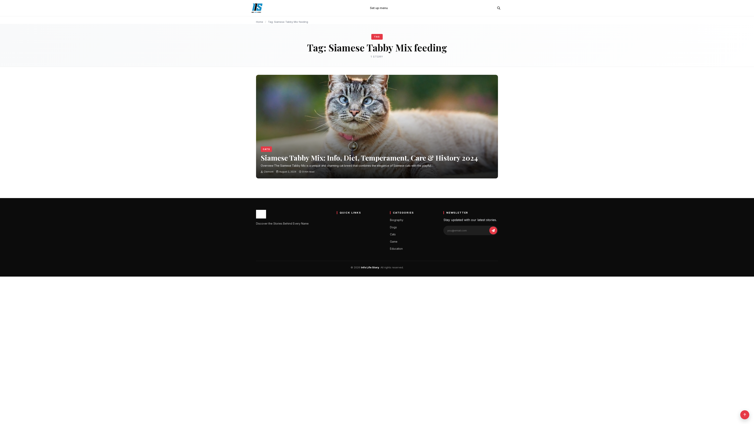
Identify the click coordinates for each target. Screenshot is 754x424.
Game (393, 241)
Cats (266, 149)
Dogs (393, 227)
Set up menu (379, 8)
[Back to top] (744, 414)
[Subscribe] (493, 230)
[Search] (499, 8)
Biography (396, 220)
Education (396, 248)
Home (259, 21)
